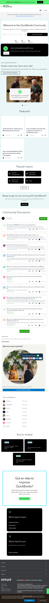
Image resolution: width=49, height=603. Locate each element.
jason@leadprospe (10, 325)
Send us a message (13, 552)
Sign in (6, 53)
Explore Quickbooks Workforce (10, 72)
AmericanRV (9, 249)
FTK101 (8, 239)
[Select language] (41, 10)
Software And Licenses (5, 590)
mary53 (7, 426)
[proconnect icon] (34, 580)
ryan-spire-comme (10, 303)
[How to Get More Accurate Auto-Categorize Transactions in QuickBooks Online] (36, 126)
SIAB (7, 411)
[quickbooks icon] (20, 580)
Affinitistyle (9, 271)
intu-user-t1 (8, 422)
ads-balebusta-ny (10, 281)
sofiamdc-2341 (9, 404)
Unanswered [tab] (9, 218)
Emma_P (8, 408)
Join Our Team (4, 585)
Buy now (40, 2)
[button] (45, 10)
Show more (24, 187)
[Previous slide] (8, 91)
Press (2, 587)
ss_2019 (8, 261)
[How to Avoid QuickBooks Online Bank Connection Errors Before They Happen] (12, 149)
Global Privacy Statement (27, 596)
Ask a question (43, 218)
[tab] (22, 105)
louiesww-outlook (10, 313)
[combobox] (13, 34)
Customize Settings (42, 600)
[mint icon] (42, 580)
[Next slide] (40, 91)
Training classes (12, 528)
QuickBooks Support (13, 522)
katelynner (8, 401)
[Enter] (4, 34)
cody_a (7, 415)
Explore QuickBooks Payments (24, 390)
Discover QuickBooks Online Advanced (24, 16)
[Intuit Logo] (6, 580)
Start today (24, 204)
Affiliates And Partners (5, 589)
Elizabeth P (8, 419)
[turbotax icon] (27, 580)
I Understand (29, 600)
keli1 (8, 229)
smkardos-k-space (10, 291)
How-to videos (12, 525)
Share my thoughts (24, 498)
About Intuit (3, 584)
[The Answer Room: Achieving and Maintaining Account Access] (12, 126)
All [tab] (3, 218)
